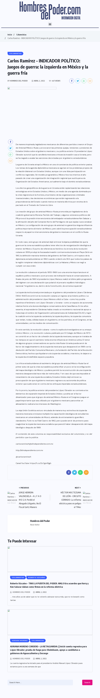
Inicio (10, 34)
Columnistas (21, 34)
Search (87, 682)
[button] (50, 24)
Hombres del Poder (21, 592)
